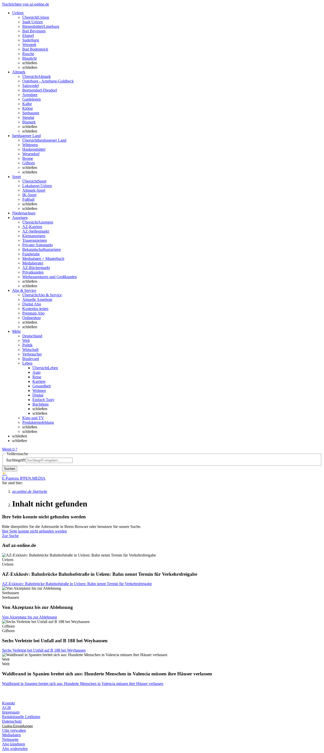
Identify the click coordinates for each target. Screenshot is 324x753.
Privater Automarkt (37, 245)
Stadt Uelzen (32, 22)
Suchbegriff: (16, 460)
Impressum (10, 712)
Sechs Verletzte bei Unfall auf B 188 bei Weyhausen (44, 650)
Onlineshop (31, 318)
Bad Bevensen (34, 31)
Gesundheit (41, 386)
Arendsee (29, 95)
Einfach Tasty (43, 399)
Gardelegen (31, 99)
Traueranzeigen (34, 240)
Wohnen (39, 390)
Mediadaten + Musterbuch (43, 258)
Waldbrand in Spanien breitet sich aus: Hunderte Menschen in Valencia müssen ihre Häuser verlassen (82, 683)
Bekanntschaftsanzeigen (41, 249)
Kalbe (27, 104)
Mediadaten (11, 735)
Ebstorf (28, 35)
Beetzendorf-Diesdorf (39, 90)
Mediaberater (32, 263)
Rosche (28, 54)
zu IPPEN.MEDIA (30, 478)
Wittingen (30, 145)
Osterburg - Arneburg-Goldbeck (48, 81)
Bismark (29, 122)
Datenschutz (12, 721)
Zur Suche (10, 536)
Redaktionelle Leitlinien (21, 717)
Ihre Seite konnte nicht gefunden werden (34, 531)
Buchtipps (40, 404)
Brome (27, 158)
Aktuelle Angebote (37, 299)
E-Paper (8, 478)
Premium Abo (33, 313)
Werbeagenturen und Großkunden (49, 277)
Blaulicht (29, 58)
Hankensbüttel (33, 149)
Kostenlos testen (35, 308)
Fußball (28, 199)
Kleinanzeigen (33, 236)
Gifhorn (28, 163)
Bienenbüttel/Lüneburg (40, 26)
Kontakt (8, 703)
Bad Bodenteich (35, 49)
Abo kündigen (13, 744)
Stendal (28, 117)
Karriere (39, 381)
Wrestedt (29, 44)
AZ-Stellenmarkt (35, 231)
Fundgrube (31, 254)
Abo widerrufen (15, 748)
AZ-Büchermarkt (36, 267)
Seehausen (30, 113)
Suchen (9, 469)
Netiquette (10, 739)
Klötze (27, 108)
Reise (36, 377)
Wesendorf (30, 154)
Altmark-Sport (33, 190)
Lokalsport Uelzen (37, 186)
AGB (6, 707)
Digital (37, 395)
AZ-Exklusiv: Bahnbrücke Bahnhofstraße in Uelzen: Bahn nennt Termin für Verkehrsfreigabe (77, 584)
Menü (6, 449)
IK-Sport (29, 195)
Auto (36, 372)
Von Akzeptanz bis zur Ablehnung (29, 617)
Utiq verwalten (14, 730)
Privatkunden (33, 272)
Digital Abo (31, 304)
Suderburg (30, 40)
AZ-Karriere (32, 227)
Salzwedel (30, 85)
